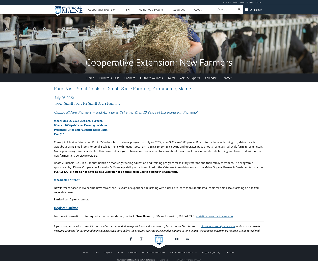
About (198, 9)
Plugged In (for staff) (211, 252)
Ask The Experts (190, 78)
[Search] (239, 9)
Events (96, 252)
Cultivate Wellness (151, 78)
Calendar (227, 2)
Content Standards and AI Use (183, 252)
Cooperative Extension (102, 9)
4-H (127, 9)
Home (90, 78)
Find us (250, 2)
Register (108, 252)
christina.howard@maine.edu (214, 216)
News (242, 2)
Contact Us (230, 252)
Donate (120, 252)
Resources (178, 9)
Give (235, 2)
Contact (259, 2)
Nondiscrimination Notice (153, 252)
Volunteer (132, 252)
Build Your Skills (109, 78)
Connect (129, 78)
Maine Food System (151, 9)
